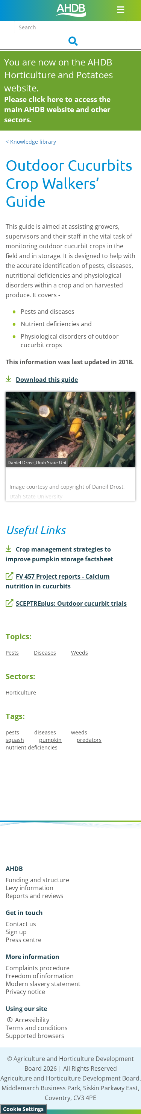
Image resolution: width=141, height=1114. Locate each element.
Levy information (29, 888)
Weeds (79, 652)
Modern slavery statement (43, 984)
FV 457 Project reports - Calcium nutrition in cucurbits (58, 581)
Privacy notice (25, 992)
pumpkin (50, 739)
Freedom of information (40, 976)
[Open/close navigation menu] (120, 9)
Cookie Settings (23, 1108)
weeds (79, 732)
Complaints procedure (38, 968)
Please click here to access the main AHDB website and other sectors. (57, 109)
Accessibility (32, 1020)
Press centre (23, 940)
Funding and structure (37, 880)
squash (15, 739)
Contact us (21, 924)
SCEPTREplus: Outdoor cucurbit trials (71, 603)
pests (12, 732)
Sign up (16, 932)
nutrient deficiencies (32, 747)
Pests (12, 652)
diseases (45, 732)
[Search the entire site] (70, 41)
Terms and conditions (37, 1028)
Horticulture (21, 692)
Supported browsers (35, 1036)
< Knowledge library (31, 141)
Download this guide (47, 379)
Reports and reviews (35, 896)
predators (89, 739)
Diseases (45, 652)
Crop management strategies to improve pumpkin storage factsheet (59, 554)
